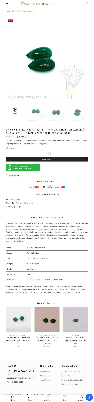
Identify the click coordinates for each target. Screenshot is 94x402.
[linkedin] (20, 207)
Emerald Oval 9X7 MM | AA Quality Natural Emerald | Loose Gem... (47, 340)
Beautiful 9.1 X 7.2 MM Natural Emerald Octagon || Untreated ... (18, 340)
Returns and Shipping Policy (72, 380)
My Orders (44, 376)
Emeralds (31, 11)
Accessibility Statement (70, 371)
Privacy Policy (67, 376)
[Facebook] (14, 207)
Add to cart (47, 159)
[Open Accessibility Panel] (89, 397)
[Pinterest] (17, 207)
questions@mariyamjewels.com (20, 378)
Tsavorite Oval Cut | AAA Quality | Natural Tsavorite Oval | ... (75, 340)
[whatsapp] (23, 207)
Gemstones (21, 11)
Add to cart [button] (18, 321)
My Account (45, 371)
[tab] (36, 217)
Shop (14, 11)
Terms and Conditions (69, 384)
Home (8, 11)
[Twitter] (12, 207)
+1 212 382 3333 (17, 382)
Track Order (45, 380)
